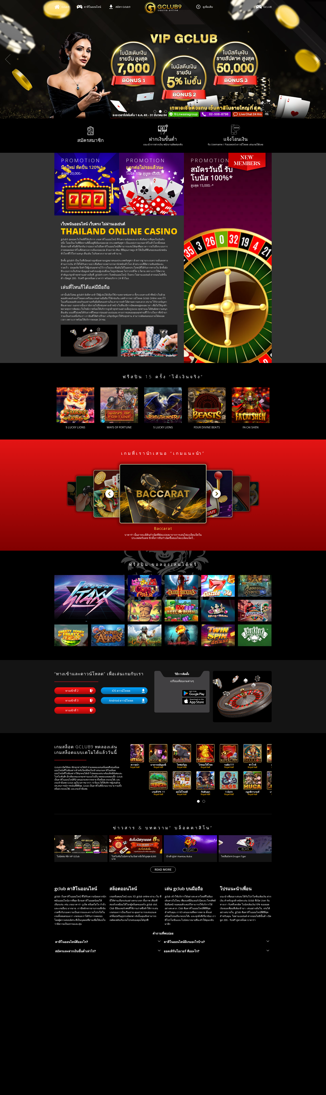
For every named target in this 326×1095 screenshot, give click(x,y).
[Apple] (194, 704)
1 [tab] (198, 801)
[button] (155, 111)
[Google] (194, 696)
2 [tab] (203, 801)
